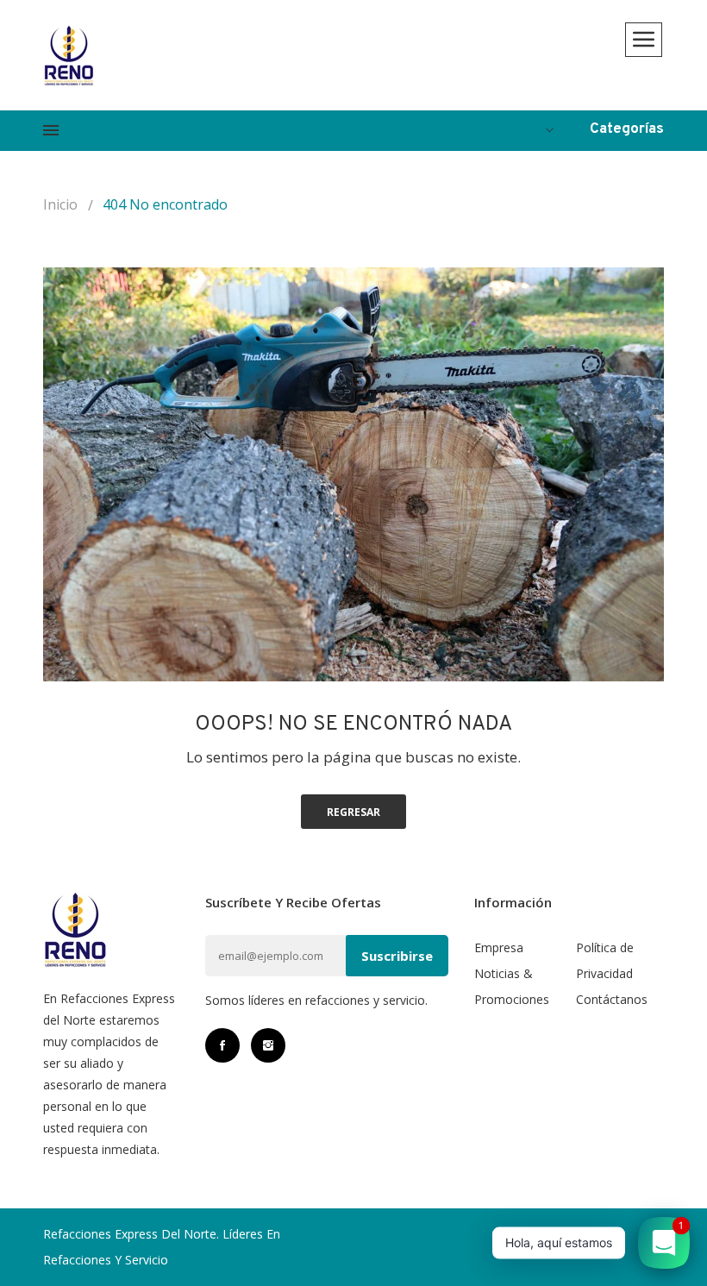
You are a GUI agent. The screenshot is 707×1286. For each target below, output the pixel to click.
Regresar (353, 812)
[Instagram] (268, 1045)
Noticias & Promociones (511, 986)
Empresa (498, 947)
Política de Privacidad (605, 960)
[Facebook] (222, 1045)
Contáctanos (612, 999)
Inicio (60, 204)
